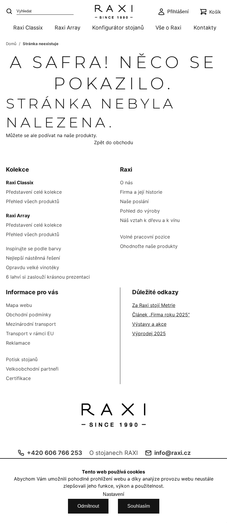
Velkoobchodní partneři (32, 369)
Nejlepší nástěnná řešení (33, 258)
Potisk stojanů (22, 359)
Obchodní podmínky (28, 315)
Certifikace (18, 378)
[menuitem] (27, 28)
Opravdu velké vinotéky (32, 267)
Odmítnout (88, 506)
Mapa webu (19, 305)
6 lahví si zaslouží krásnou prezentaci (48, 277)
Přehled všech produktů (32, 201)
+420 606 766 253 (54, 452)
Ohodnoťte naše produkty (149, 246)
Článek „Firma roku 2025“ (161, 315)
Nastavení (113, 494)
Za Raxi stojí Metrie (153, 305)
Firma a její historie (141, 192)
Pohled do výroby (140, 211)
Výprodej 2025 (149, 333)
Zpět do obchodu (113, 142)
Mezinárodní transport (31, 324)
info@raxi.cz (172, 452)
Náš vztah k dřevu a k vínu (150, 220)
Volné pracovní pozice (145, 237)
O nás (126, 182)
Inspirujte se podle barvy (33, 248)
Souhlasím (138, 506)
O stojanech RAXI (113, 452)
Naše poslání (134, 201)
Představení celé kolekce (34, 192)
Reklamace (18, 343)
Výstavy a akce (149, 324)
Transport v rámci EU (30, 333)
